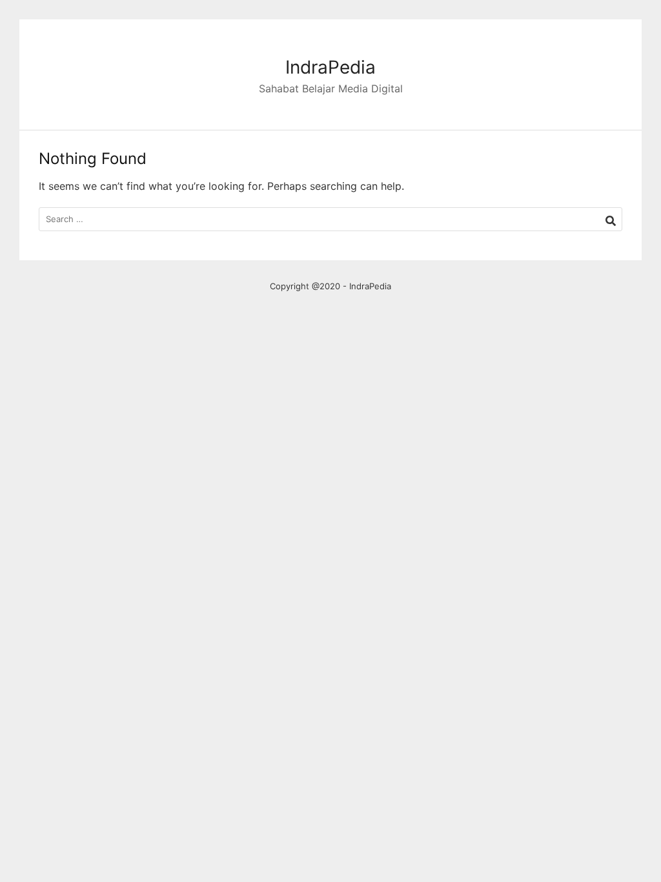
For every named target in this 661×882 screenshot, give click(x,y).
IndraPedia (330, 67)
